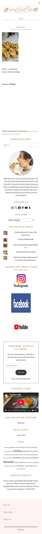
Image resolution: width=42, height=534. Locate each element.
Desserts (17, 457)
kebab (24, 462)
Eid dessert (34, 458)
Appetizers (12, 447)
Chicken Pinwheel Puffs (25, 239)
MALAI (30, 462)
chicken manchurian (15, 454)
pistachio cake (11, 466)
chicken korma (8, 454)
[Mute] (33, 410)
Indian (20, 462)
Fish (15, 462)
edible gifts (27, 458)
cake (32, 447)
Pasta (6, 466)
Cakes (35, 447)
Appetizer (7, 447)
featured (8, 462)
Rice (24, 466)
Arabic (16, 447)
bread (29, 447)
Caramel (6, 451)
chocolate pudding (33, 454)
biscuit (25, 447)
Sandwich (27, 466)
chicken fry (25, 451)
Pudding (19, 466)
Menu (21, 18)
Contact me (7, 519)
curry (8, 458)
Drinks (22, 458)
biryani (22, 447)
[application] (21, 402)
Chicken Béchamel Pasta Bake (25, 252)
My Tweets (21, 423)
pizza (15, 466)
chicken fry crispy (33, 451)
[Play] (6, 410)
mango (33, 462)
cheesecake (10, 451)
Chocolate (26, 454)
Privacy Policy (7, 512)
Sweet (35, 466)
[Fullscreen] (36, 410)
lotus (27, 462)
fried (17, 462)
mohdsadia (27, 29)
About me (6, 505)
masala (37, 462)
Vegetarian (23, 468)
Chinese (22, 454)
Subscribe (21, 372)
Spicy (32, 466)
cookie (5, 458)
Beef (19, 447)
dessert (11, 458)
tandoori (18, 468)
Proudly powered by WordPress (14, 527)
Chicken (17, 451)
